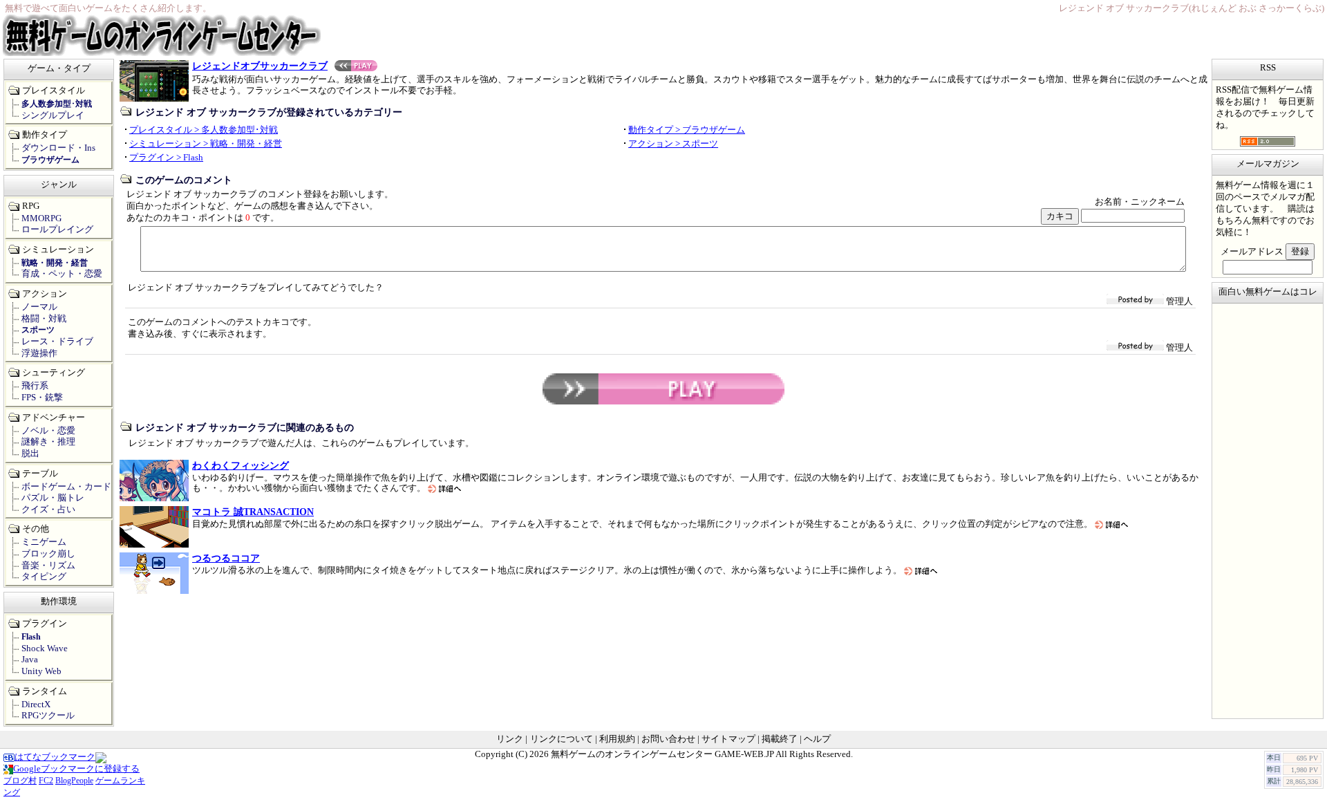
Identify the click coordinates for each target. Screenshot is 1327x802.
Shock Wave (44, 648)
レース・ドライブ (57, 341)
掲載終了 (780, 739)
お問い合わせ (668, 739)
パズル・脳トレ (52, 498)
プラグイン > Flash (166, 157)
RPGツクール (48, 715)
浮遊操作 (39, 353)
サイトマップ (728, 739)
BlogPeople (74, 780)
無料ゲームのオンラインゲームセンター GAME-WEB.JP (662, 754)
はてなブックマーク (55, 757)
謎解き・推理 (48, 442)
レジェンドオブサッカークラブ (260, 65)
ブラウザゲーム (50, 160)
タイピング (43, 576)
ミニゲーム (43, 542)
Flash (31, 637)
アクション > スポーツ (673, 144)
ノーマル (39, 307)
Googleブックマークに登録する (76, 769)
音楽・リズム (48, 565)
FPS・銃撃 (42, 397)
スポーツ (38, 330)
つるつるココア (226, 557)
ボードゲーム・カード (66, 487)
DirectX (35, 704)
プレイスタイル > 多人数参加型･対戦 (203, 130)
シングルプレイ (52, 115)
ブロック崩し (48, 554)
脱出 (30, 453)
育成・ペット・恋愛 (61, 274)
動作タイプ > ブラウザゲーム (686, 130)
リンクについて (561, 739)
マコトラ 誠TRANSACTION (253, 511)
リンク (509, 739)
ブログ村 (20, 780)
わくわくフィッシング (240, 465)
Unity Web (41, 671)
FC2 (46, 780)
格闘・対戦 (43, 319)
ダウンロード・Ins (58, 148)
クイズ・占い (48, 509)
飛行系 (34, 386)
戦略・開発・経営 (54, 263)
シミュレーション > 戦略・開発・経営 (205, 144)
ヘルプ (817, 739)
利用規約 (617, 739)
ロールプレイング (57, 229)
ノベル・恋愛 (48, 431)
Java (29, 659)
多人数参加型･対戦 (56, 104)
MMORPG (41, 218)
